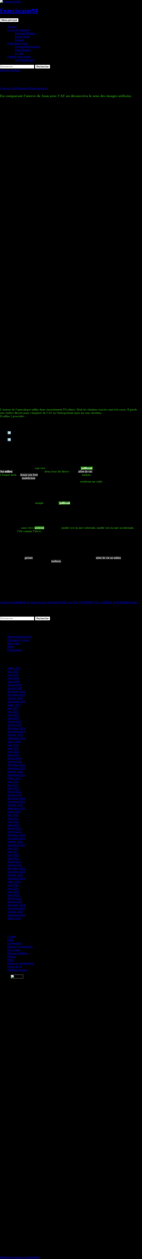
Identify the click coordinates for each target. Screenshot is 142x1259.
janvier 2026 (14, 688)
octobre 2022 (15, 805)
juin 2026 (12, 671)
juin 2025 (12, 708)
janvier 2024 (14, 761)
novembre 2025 (16, 694)
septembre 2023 (16, 774)
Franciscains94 (19, 10)
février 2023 (14, 791)
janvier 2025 (14, 724)
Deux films (13, 643)
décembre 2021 (16, 835)
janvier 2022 (14, 831)
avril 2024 (13, 751)
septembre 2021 (16, 845)
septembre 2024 (16, 738)
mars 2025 (13, 718)
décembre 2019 (16, 905)
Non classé (13, 949)
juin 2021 (12, 848)
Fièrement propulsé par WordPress (20, 1257)
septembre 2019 (16, 915)
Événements (14, 650)
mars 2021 (13, 858)
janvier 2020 (14, 901)
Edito (10, 939)
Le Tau (19, 53)
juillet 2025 (14, 704)
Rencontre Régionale (19, 636)
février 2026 (14, 684)
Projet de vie (22, 36)
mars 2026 (13, 681)
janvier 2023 (14, 795)
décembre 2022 (16, 798)
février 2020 (14, 898)
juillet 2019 (14, 918)
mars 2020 (13, 895)
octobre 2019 (15, 911)
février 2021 (14, 861)
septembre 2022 (16, 808)
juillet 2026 (14, 668)
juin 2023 (12, 781)
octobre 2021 (15, 841)
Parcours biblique (25, 33)
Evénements (14, 943)
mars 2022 (13, 825)
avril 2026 (13, 678)
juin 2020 (12, 885)
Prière (10, 646)
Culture (11, 936)
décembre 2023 (16, 764)
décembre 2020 (16, 868)
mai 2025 (12, 711)
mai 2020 (12, 888)
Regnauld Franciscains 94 (33, 88)
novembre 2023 (16, 768)
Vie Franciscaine (24, 60)
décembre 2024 (16, 728)
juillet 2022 (14, 811)
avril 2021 (13, 855)
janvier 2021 (14, 865)
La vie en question (18, 30)
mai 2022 (12, 818)
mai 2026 (12, 674)
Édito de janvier (19, 602)
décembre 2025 (16, 691)
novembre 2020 (16, 871)
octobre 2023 (15, 771)
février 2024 (14, 758)
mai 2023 (12, 785)
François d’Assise (17, 43)
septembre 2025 (16, 701)
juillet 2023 (14, 778)
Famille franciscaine (19, 56)
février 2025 (14, 721)
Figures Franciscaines (27, 46)
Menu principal (9, 20)
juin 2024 (12, 744)
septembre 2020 (16, 878)
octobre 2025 (15, 698)
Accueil (11, 26)
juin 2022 (12, 815)
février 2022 (14, 828)
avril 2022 (13, 821)
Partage (19, 40)
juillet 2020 (14, 881)
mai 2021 (12, 851)
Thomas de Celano (18, 640)
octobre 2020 (15, 875)
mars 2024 (13, 754)
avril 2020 (13, 891)
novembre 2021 (16, 838)
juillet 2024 (14, 741)
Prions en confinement (20, 963)
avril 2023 (13, 788)
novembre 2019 (16, 908)
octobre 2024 (15, 734)
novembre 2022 (16, 801)
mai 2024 (12, 748)
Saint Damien (23, 50)
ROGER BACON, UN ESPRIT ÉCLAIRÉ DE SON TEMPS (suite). (88, 602)
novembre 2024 (16, 731)
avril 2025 (13, 714)
